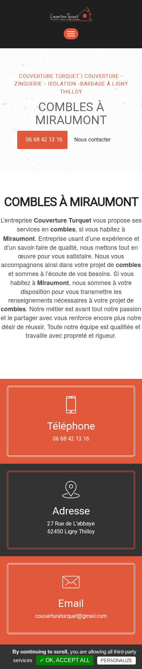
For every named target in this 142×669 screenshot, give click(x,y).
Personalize (116, 660)
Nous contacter (93, 139)
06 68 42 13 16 (44, 139)
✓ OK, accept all (65, 660)
